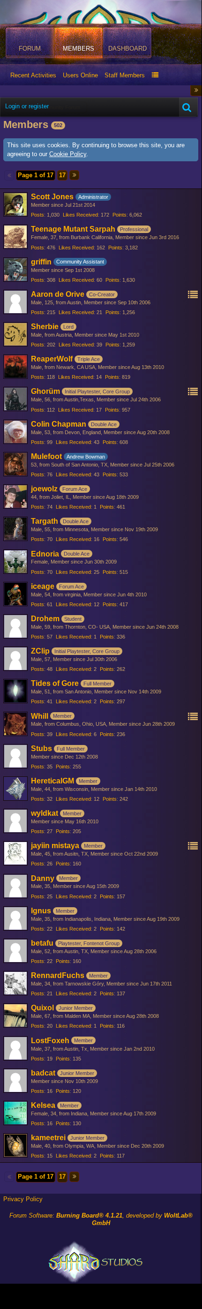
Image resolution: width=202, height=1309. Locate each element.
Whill (39, 716)
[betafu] (15, 951)
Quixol (42, 1008)
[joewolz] (15, 496)
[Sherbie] (15, 334)
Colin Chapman (58, 424)
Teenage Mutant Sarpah (73, 229)
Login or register (27, 106)
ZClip (40, 651)
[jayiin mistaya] (15, 853)
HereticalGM (52, 781)
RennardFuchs (57, 975)
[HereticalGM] (15, 788)
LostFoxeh (50, 1041)
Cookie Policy (67, 154)
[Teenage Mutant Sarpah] (15, 237)
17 (62, 175)
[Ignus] (15, 918)
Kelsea (43, 1105)
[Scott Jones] (15, 204)
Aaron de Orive (57, 294)
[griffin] (15, 269)
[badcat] (15, 1080)
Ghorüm (45, 391)
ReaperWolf (52, 359)
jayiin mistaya (55, 846)
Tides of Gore (55, 683)
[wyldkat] (15, 821)
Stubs (41, 748)
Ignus (41, 911)
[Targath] (15, 529)
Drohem (45, 619)
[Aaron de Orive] (15, 302)
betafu (42, 943)
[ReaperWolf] (15, 366)
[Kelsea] (15, 1113)
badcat (43, 1073)
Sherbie (45, 327)
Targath (44, 521)
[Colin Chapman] (15, 432)
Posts (37, 215)
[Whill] (15, 724)
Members (78, 48)
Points (119, 215)
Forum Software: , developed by (101, 1219)
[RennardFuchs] (15, 983)
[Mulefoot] (15, 464)
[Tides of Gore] (15, 691)
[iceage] (15, 594)
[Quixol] (15, 1015)
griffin (41, 262)
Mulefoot (46, 456)
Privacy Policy (23, 1199)
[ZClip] (15, 659)
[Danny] (15, 886)
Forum (30, 48)
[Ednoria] (15, 561)
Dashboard (127, 48)
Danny (42, 878)
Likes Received (80, 215)
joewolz (44, 489)
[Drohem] (15, 626)
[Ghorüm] (15, 399)
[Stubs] (15, 756)
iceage (42, 586)
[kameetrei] (15, 1145)
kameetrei (48, 1138)
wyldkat (44, 813)
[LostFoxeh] (15, 1048)
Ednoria (45, 554)
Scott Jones (52, 197)
